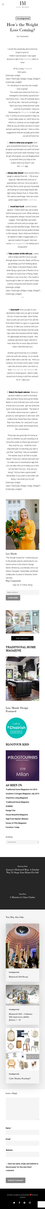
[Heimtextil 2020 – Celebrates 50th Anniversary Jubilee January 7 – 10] (22, 1005)
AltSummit (25, 112)
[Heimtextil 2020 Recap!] (22, 953)
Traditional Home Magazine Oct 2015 (21, 789)
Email (9, 1139)
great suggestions (18, 243)
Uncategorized (23, 18)
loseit (22, 166)
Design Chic (11, 810)
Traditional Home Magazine (17, 802)
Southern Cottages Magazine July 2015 (22, 794)
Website (9, 1150)
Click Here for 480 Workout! (23, 370)
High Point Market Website (17, 819)
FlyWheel (27, 59)
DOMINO (9, 806)
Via (22, 297)
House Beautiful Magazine (17, 815)
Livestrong (32, 200)
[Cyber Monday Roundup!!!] (22, 1055)
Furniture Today (12, 827)
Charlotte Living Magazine (17, 798)
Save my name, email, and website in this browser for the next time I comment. (22, 1167)
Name (9, 1128)
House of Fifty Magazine (16, 823)
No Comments (22, 36)
